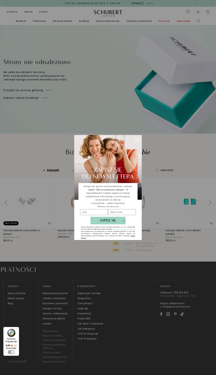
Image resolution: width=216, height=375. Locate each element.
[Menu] (17, 329)
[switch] (11, 352)
